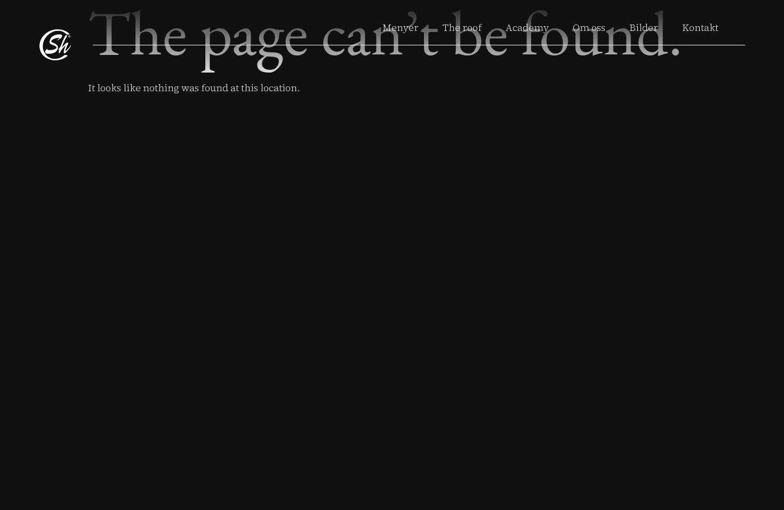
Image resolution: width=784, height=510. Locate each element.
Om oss (589, 27)
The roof (462, 27)
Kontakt (700, 27)
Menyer (400, 27)
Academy (527, 27)
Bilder (643, 27)
